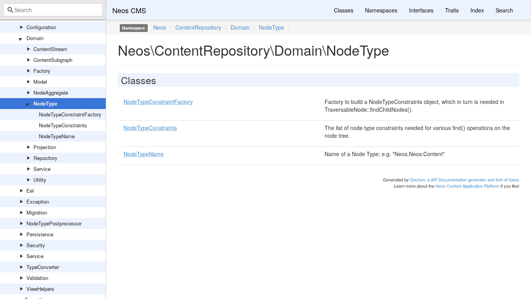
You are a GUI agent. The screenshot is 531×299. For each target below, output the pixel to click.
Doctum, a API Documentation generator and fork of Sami (464, 179)
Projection (44, 147)
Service (42, 168)
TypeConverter (42, 267)
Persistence (39, 234)
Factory (42, 70)
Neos (159, 27)
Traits (452, 10)
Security (35, 245)
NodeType (45, 103)
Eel (30, 190)
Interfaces (421, 10)
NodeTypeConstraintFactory (70, 114)
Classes (343, 10)
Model (40, 81)
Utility (39, 179)
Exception (37, 201)
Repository (45, 158)
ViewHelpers (40, 288)
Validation (37, 277)
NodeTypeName (57, 136)
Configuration (41, 27)
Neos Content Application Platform (467, 186)
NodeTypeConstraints (63, 125)
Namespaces (381, 10)
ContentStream (50, 49)
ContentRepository (198, 27)
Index (477, 10)
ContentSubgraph (52, 59)
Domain (35, 38)
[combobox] (53, 9)
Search (504, 10)
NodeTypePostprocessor (54, 223)
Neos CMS (129, 10)
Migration (36, 212)
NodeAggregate (50, 92)
